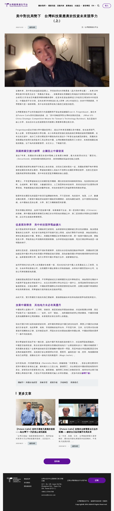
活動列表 (60, 6)
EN (93, 6)
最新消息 (51, 6)
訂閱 (97, 480)
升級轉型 (64, 382)
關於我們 (42, 6)
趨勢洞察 (32, 27)
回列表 (57, 461)
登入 (107, 6)
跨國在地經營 (31, 382)
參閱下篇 (86, 373)
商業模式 (74, 382)
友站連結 (27, 482)
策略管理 (43, 382)
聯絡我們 (27, 479)
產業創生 (69, 6)
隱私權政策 (28, 486)
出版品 (77, 6)
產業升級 (54, 382)
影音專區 (86, 6)
